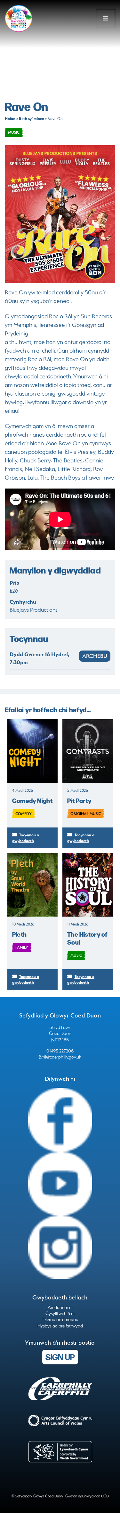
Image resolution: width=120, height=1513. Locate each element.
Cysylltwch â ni (60, 1313)
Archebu (94, 656)
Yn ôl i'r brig (94, 1500)
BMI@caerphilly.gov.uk (60, 1056)
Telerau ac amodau (60, 1319)
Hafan (10, 118)
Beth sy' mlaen (31, 118)
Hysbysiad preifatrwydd (60, 1325)
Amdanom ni (60, 1307)
